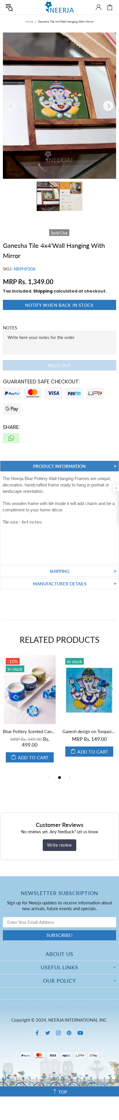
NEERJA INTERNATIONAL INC (59, 7)
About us (59, 954)
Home (29, 21)
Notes (10, 327)
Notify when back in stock (59, 305)
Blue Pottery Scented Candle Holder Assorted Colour (30, 731)
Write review (59, 845)
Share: (11, 427)
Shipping (43, 291)
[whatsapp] (11, 438)
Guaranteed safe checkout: (41, 381)
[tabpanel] (30, 714)
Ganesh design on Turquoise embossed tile (89, 731)
